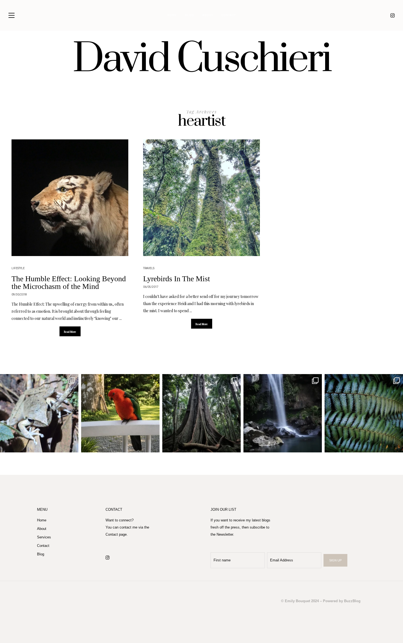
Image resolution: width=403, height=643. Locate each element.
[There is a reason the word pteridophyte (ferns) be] (364, 413)
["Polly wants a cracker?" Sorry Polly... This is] (120, 413)
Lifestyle (18, 268)
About (207, 15)
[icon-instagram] (393, 15)
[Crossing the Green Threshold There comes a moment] (282, 413)
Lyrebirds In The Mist (176, 278)
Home (172, 15)
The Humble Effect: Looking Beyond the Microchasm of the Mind (69, 282)
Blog (189, 15)
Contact (228, 15)
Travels (148, 268)
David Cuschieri (201, 59)
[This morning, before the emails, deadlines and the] (201, 413)
